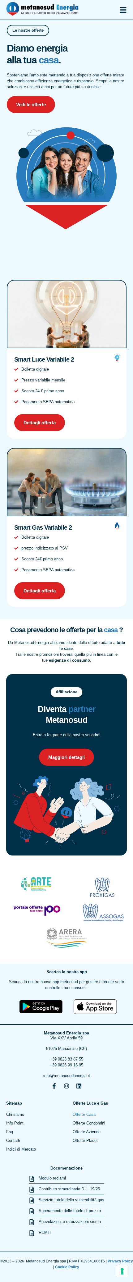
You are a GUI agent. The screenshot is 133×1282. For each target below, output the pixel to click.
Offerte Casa (84, 1114)
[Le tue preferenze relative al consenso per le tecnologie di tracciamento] (122, 1271)
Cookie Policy (67, 1267)
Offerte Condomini (89, 1123)
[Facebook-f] (54, 1086)
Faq (9, 1131)
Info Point (15, 1123)
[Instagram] (66, 1086)
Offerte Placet (85, 1140)
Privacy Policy (120, 1261)
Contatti (13, 1140)
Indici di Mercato (21, 1149)
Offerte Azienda (87, 1131)
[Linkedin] (79, 1086)
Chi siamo (15, 1114)
